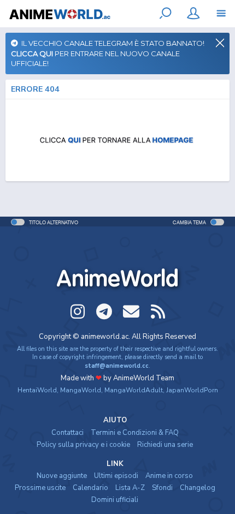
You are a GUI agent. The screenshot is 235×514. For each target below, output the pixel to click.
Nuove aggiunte (62, 476)
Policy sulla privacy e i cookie (83, 445)
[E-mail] (131, 311)
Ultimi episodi (116, 476)
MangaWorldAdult (133, 390)
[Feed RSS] (158, 311)
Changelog (197, 488)
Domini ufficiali (114, 500)
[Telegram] (104, 311)
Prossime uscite (40, 488)
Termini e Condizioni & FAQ (135, 433)
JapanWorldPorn (192, 390)
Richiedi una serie (165, 445)
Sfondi (162, 488)
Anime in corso (169, 476)
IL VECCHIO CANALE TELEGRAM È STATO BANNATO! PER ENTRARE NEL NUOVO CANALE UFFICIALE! (107, 53)
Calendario (90, 488)
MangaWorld (80, 390)
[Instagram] (78, 311)
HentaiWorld (37, 390)
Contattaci (67, 433)
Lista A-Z (130, 488)
